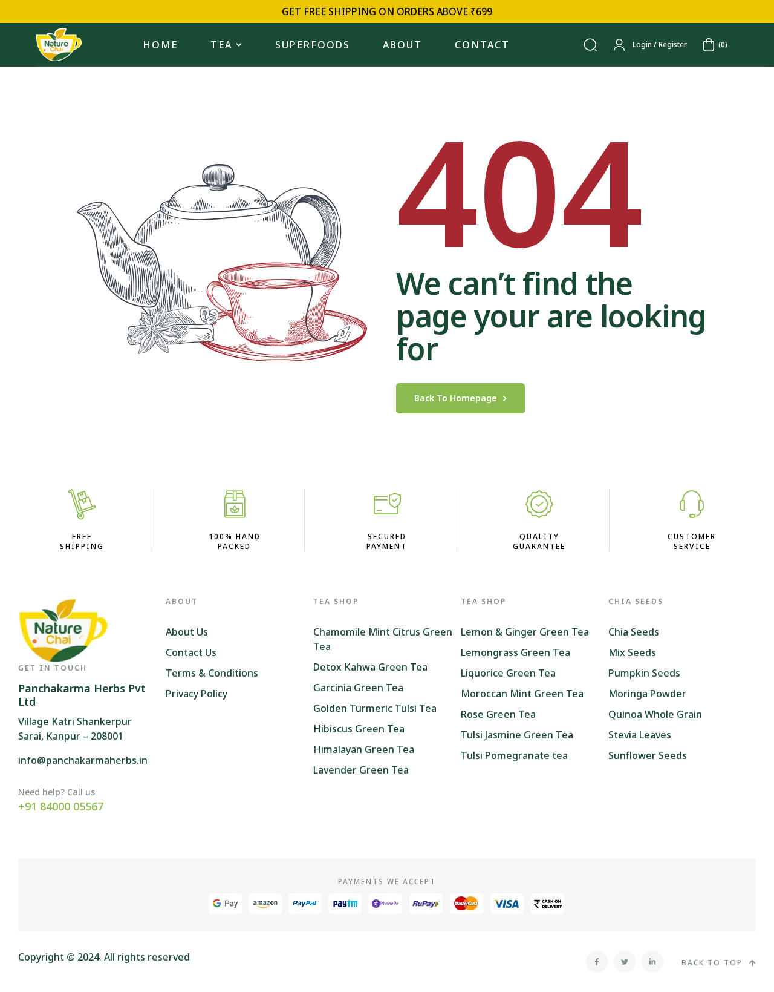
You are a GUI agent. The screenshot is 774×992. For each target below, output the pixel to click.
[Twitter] (625, 962)
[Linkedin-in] (652, 962)
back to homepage (455, 398)
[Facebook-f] (597, 962)
